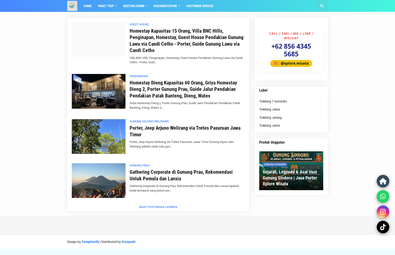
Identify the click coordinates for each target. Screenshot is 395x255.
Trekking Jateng (270, 117)
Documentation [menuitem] (165, 6)
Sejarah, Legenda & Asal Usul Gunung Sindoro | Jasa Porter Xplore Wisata (290, 178)
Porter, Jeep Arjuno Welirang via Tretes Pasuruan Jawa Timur (185, 131)
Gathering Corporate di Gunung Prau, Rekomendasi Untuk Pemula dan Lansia (181, 175)
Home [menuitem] (88, 6)
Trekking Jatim (269, 125)
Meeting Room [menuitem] (133, 6)
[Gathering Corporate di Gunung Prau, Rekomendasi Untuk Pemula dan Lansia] (98, 180)
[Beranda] (383, 181)
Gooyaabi (129, 242)
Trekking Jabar (269, 109)
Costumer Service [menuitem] (200, 6)
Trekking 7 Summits (273, 101)
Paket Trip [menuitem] (106, 6)
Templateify (90, 242)
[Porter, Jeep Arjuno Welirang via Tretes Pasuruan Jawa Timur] (98, 136)
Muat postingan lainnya (158, 207)
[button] (322, 6)
